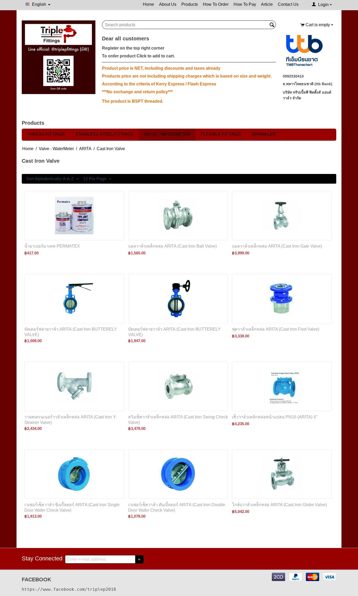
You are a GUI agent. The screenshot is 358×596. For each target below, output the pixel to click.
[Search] (272, 25)
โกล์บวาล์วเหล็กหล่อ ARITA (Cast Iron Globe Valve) (279, 504)
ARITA (85, 148)
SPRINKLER (264, 134)
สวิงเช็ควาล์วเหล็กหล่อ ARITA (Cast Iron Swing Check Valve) (178, 420)
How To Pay (245, 4)
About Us (167, 4)
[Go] (139, 559)
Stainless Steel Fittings (104, 134)
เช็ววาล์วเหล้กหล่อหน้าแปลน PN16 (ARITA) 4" (274, 417)
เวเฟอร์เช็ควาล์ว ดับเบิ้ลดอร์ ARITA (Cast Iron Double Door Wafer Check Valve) (176, 507)
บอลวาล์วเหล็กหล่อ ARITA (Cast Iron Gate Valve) (277, 246)
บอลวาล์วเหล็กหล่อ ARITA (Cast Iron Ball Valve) (172, 246)
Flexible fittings (221, 134)
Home (148, 4)
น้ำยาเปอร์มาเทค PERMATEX (52, 246)
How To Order (216, 4)
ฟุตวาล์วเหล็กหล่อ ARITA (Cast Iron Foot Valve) (275, 329)
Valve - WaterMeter (167, 134)
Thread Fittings (46, 134)
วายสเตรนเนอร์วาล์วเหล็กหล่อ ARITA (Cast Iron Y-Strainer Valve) (70, 420)
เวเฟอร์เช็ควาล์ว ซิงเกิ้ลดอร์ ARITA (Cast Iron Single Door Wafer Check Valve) (72, 507)
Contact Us (288, 4)
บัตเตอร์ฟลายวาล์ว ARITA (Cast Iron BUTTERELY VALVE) (70, 332)
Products (189, 4)
